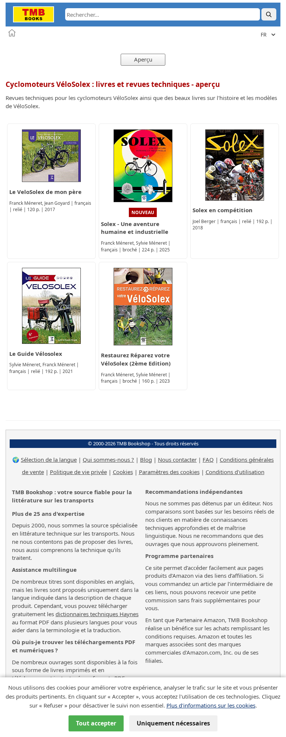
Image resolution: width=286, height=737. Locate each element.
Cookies (123, 472)
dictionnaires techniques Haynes (97, 614)
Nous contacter (177, 459)
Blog (146, 459)
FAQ (208, 459)
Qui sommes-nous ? (108, 459)
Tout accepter (96, 723)
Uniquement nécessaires (173, 723)
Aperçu (143, 59)
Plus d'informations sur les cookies (210, 705)
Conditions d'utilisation (235, 472)
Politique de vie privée (78, 472)
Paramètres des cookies (169, 472)
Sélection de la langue (49, 459)
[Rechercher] (268, 14)
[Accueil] (11, 33)
